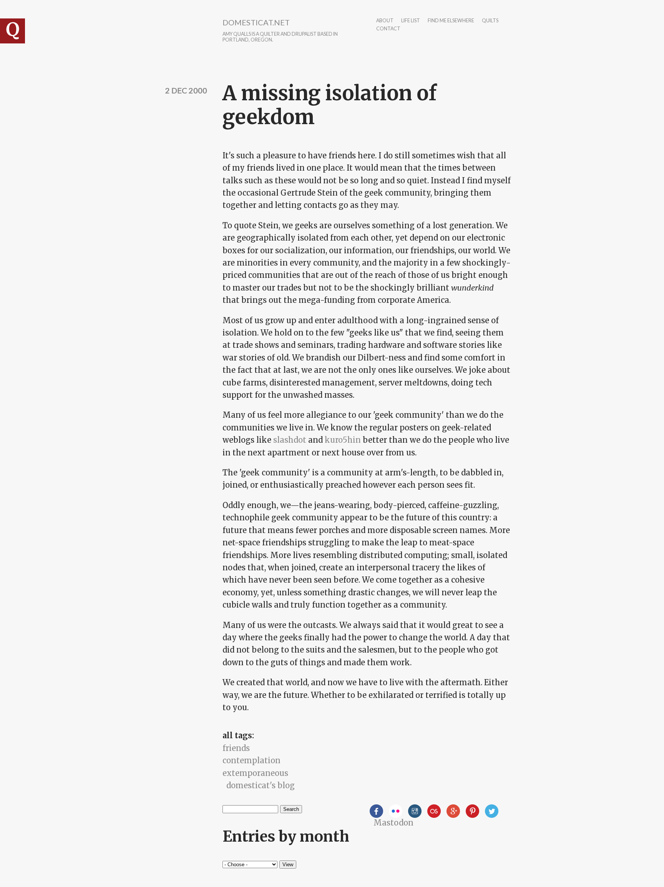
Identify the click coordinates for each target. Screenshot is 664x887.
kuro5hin (343, 440)
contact (388, 29)
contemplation (251, 760)
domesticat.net (256, 22)
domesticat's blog (260, 785)
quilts (490, 20)
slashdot (289, 440)
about (384, 20)
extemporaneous (255, 773)
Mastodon (393, 822)
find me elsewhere (451, 20)
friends (236, 748)
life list (410, 20)
